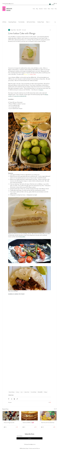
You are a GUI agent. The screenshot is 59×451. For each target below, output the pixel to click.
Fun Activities (21, 22)
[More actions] (50, 30)
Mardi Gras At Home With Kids (47, 422)
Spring (17, 392)
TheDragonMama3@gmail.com (7, 3)
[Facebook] (56, 3)
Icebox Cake (26, 392)
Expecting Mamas (12, 22)
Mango (45, 392)
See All (55, 408)
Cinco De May (33, 392)
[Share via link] (17, 398)
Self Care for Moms (31, 22)
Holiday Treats (40, 22)
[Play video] (29, 251)
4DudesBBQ (40, 392)
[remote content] (29, 327)
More (47, 22)
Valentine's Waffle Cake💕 (28, 422)
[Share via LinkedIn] (14, 398)
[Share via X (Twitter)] (11, 398)
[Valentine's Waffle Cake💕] (29, 415)
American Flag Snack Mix (9, 422)
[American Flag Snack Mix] (10, 415)
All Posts (4, 22)
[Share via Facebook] (8, 398)
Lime (21, 392)
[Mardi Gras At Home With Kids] (48, 415)
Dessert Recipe (11, 392)
